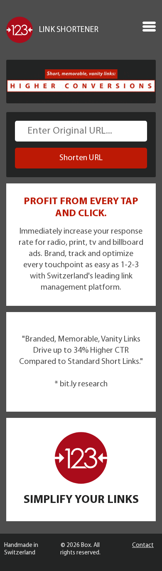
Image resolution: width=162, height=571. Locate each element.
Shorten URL (81, 158)
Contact (143, 545)
